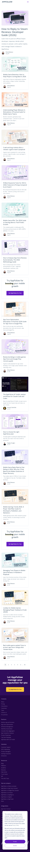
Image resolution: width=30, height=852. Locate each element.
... (22, 665)
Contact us (4, 712)
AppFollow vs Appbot (6, 797)
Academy (3, 768)
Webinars (3, 765)
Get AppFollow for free (15, 293)
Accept (15, 841)
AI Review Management (7, 726)
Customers (4, 708)
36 (24, 665)
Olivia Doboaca (9, 52)
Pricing (3, 704)
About (2, 702)
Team (2, 710)
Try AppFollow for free (15, 689)
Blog (2, 763)
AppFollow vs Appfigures (7, 795)
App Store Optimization (7, 724)
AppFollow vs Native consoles (8, 786)
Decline (15, 845)
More (2, 801)
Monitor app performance (7, 722)
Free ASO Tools (5, 778)
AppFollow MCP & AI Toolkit (8, 739)
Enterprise (4, 756)
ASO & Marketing (5, 749)
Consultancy (4, 706)
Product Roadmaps (6, 735)
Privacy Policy (15, 825)
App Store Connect (6, 809)
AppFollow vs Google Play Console (10, 790)
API (2, 776)
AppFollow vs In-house (7, 792)
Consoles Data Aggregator (8, 731)
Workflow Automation (6, 729)
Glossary (3, 770)
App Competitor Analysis (7, 733)
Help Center (4, 772)
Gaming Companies (6, 753)
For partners (4, 714)
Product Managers (6, 751)
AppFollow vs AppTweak (7, 799)
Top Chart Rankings (6, 737)
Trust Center (4, 774)
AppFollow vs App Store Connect (9, 788)
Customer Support (6, 747)
